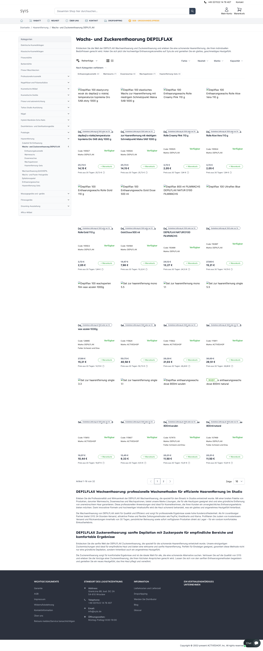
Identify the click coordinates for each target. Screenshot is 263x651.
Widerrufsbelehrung (44, 604)
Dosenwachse (127, 74)
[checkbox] (108, 61)
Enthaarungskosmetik (88, 74)
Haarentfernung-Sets (170, 74)
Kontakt (240, 2)
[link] (150, 481)
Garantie (38, 588)
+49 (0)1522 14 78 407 (219, 2)
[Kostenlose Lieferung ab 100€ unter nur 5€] (96, 106)
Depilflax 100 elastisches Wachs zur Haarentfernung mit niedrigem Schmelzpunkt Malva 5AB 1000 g (138, 135)
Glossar (138, 610)
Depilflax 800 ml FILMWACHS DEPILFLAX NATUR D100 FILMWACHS (179, 232)
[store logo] (31, 11)
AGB (36, 593)
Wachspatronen (147, 74)
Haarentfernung (41, 27)
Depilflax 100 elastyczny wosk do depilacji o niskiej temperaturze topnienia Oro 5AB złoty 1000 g (95, 135)
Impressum (39, 599)
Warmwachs (109, 74)
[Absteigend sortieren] (78, 61)
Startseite (25, 27)
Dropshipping (140, 593)
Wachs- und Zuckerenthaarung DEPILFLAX (73, 27)
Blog (136, 604)
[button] (252, 643)
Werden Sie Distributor (145, 599)
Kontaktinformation (43, 610)
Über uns (38, 615)
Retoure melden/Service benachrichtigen (54, 621)
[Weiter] (170, 481)
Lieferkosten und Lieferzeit (147, 588)
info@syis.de (94, 611)
